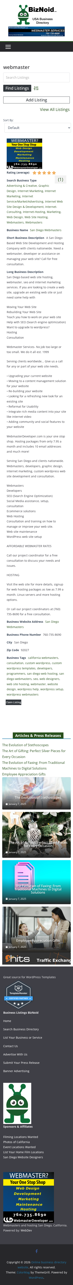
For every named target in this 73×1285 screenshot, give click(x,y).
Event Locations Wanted (19, 1147)
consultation (15, 663)
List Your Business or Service (22, 1037)
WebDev (26, 1230)
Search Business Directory (21, 1029)
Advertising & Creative (22, 186)
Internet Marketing (30, 191)
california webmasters (43, 658)
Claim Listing (13, 702)
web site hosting (18, 684)
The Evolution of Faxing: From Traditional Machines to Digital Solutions (38, 889)
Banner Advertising (16, 1071)
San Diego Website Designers (23, 1157)
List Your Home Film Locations (23, 1152)
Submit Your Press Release (21, 1063)
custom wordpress (37, 663)
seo (35, 679)
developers (44, 668)
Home (7, 1021)
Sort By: (8, 120)
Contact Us (10, 1046)
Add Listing (36, 100)
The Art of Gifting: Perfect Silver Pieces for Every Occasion (38, 844)
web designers (49, 679)
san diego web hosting (42, 673)
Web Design (15, 217)
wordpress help (28, 689)
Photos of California (16, 1142)
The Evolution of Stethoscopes (25, 745)
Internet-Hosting (34, 212)
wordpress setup (51, 689)
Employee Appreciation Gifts (24, 774)
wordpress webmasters (23, 694)
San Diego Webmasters (45, 230)
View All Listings (55, 109)
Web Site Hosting (36, 217)
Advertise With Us (15, 1054)
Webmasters (15, 222)
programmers (16, 673)
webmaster (38, 684)
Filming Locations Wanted (20, 1137)
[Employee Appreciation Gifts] (36, 929)
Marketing (54, 212)
